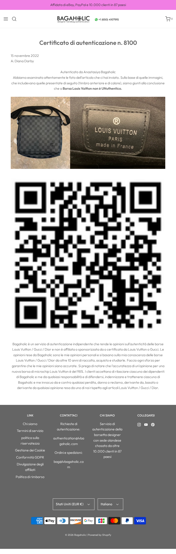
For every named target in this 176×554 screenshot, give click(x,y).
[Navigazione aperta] (6, 19)
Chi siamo (30, 424)
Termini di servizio (30, 430)
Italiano (107, 504)
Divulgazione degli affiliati (30, 467)
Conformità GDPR (30, 457)
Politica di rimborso (30, 477)
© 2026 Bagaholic (75, 534)
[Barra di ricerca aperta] (16, 19)
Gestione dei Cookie (30, 450)
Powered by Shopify (99, 534)
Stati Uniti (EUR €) (70, 504)
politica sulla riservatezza (30, 440)
